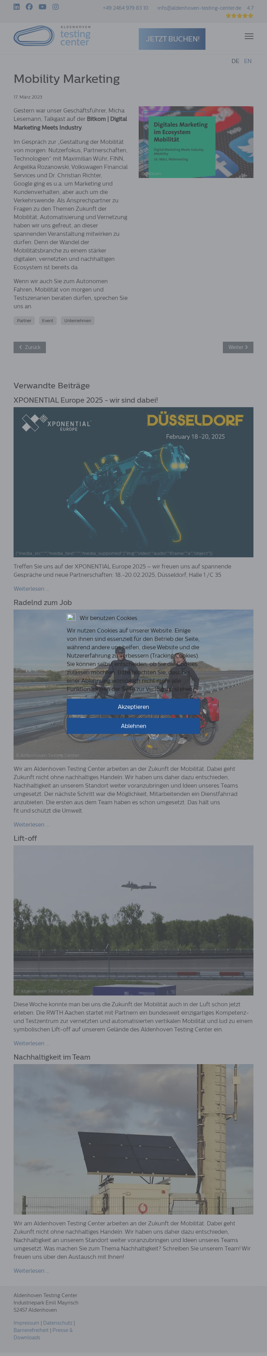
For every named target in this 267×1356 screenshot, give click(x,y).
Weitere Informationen (116, 738)
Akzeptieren (133, 707)
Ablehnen (133, 726)
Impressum (165, 738)
